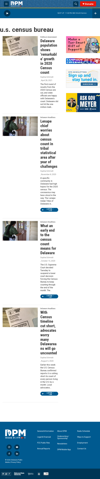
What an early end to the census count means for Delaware (48, 239)
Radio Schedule (83, 431)
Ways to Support (84, 437)
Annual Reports (43, 449)
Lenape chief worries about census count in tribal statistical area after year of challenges (48, 144)
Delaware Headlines (47, 117)
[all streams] (96, 13)
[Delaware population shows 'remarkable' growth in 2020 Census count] (20, 46)
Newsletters (62, 444)
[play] (7, 13)
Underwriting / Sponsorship (63, 437)
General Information (45, 431)
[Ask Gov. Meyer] (83, 102)
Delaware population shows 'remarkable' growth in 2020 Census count (48, 57)
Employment (82, 443)
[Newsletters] (83, 78)
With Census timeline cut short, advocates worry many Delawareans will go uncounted (48, 332)
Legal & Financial (44, 437)
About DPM (62, 431)
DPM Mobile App (64, 450)
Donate (89, 4)
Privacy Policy (16, 462)
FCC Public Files (43, 443)
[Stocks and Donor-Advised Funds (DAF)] (83, 44)
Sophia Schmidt (46, 77)
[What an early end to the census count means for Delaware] (20, 230)
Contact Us (81, 449)
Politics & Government (48, 37)
